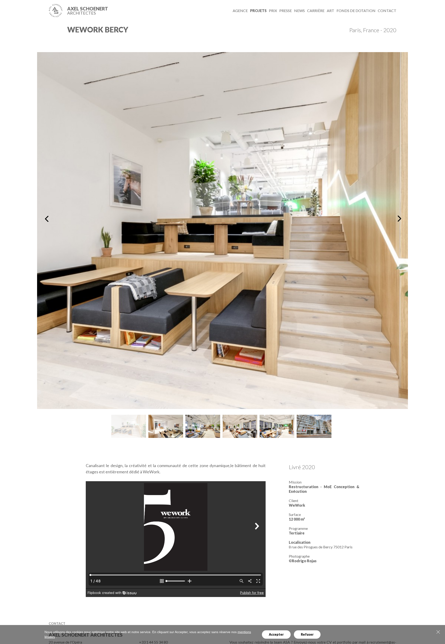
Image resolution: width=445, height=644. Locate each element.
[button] (47, 219)
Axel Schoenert (87, 10)
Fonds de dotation (356, 10)
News (299, 10)
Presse (285, 10)
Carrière (315, 10)
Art (330, 10)
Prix (273, 10)
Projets (258, 10)
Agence (240, 10)
